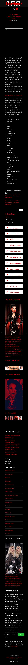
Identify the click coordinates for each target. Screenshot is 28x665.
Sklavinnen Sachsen (9, 449)
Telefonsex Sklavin (9, 498)
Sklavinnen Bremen (9, 452)
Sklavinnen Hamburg (10, 440)
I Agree (21, 634)
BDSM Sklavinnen (9, 474)
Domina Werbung (9, 530)
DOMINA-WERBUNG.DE (14, 658)
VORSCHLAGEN (14, 646)
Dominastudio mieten (10, 516)
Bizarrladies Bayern (9, 437)
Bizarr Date (7, 533)
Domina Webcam (9, 519)
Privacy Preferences (8, 634)
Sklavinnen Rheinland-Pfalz (11, 445)
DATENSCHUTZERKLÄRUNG (11, 657)
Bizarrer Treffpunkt (9, 526)
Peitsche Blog (8, 481)
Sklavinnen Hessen (9, 442)
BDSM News (15, 661)
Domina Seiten (8, 505)
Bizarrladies (7, 509)
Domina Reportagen (9, 488)
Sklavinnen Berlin (9, 439)
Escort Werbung (8, 502)
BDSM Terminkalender (10, 470)
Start (11, 661)
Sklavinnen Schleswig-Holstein (12, 447)
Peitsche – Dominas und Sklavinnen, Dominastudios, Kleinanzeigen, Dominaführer (13, 202)
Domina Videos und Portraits (11, 495)
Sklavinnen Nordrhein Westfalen (12, 444)
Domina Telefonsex (9, 484)
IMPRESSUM (19, 657)
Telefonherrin (8, 512)
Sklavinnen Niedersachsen (11, 454)
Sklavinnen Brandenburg (10, 451)
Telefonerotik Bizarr (9, 491)
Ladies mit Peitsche (9, 523)
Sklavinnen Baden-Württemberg (12, 435)
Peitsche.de (7, 477)
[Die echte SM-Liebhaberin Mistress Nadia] (20, 210)
